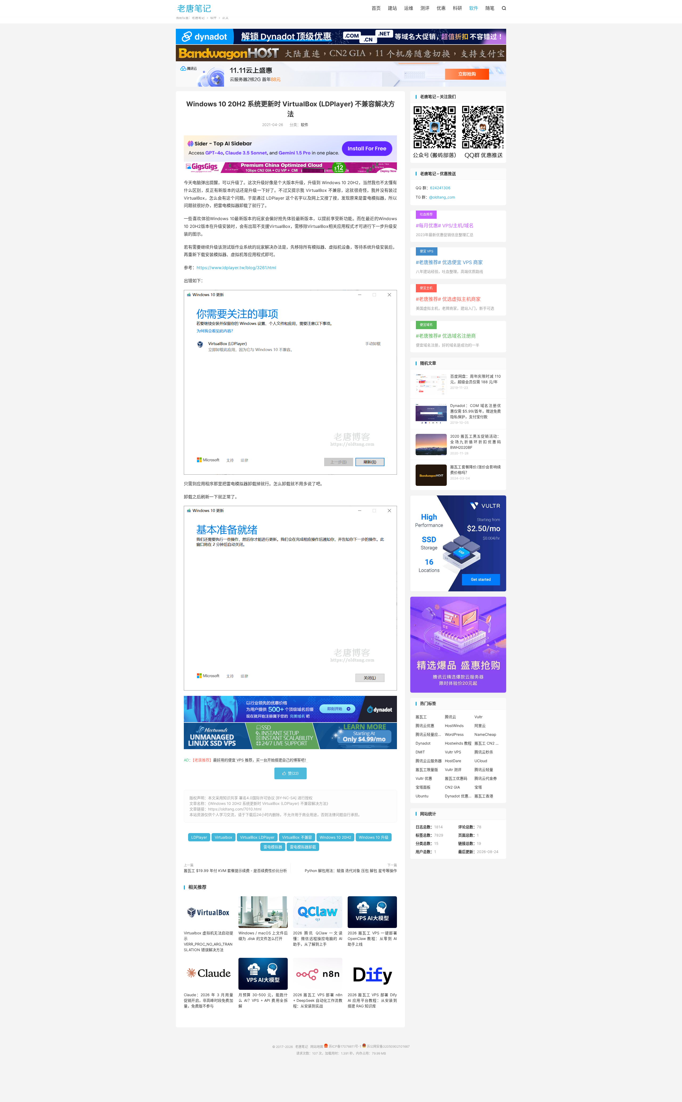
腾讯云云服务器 (429, 760)
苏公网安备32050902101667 (388, 1046)
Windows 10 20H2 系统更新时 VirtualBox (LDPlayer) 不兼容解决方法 (268, 803)
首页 (376, 8)
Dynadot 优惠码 (458, 796)
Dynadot (423, 743)
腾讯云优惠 (425, 725)
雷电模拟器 (272, 847)
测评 (424, 8)
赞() (290, 773)
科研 (457, 8)
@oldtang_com (442, 197)
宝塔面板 (423, 787)
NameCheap (485, 734)
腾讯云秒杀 (483, 752)
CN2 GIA (452, 787)
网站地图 (316, 1046)
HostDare (453, 760)
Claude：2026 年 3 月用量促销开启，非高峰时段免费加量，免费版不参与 (208, 1000)
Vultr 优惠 (424, 778)
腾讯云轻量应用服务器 (429, 734)
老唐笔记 (194, 8)
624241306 (440, 187)
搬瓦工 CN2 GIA (487, 743)
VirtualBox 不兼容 (297, 837)
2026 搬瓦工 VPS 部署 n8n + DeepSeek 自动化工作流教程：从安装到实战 (317, 1000)
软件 (473, 8)
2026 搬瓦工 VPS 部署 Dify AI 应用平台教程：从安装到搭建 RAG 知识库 (372, 1000)
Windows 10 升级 (373, 837)
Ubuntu (422, 796)
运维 (408, 8)
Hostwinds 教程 (458, 743)
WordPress (454, 734)
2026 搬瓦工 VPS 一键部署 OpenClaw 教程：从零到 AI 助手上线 (372, 938)
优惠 (441, 8)
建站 (392, 8)
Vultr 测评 (453, 769)
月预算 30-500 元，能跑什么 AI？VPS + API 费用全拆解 (263, 1000)
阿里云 (480, 725)
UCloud (480, 760)
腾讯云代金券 (485, 778)
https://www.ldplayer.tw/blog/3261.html (236, 267)
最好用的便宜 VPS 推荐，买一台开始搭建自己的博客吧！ (260, 760)
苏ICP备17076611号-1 (344, 1046)
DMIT (420, 752)
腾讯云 (450, 717)
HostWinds (454, 725)
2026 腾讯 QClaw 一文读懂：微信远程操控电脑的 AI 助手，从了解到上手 (317, 938)
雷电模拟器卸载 (303, 847)
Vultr (478, 717)
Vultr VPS (453, 752)
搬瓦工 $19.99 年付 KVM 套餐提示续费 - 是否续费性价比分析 (235, 870)
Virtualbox (223, 837)
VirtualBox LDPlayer (257, 837)
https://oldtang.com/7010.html (234, 809)
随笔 (489, 8)
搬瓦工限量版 (427, 769)
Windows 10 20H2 (335, 837)
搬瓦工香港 (483, 796)
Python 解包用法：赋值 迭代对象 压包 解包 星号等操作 (351, 870)
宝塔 (478, 787)
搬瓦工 (421, 717)
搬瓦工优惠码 (456, 778)
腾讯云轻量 (483, 769)
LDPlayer (199, 837)
